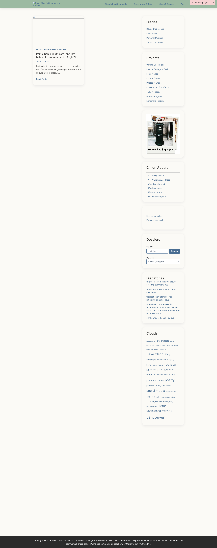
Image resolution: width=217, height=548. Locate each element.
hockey (161, 365)
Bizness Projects (154, 96)
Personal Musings (154, 38)
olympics (169, 374)
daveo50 (163, 349)
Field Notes (151, 33)
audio (172, 341)
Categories (150, 258)
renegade (160, 385)
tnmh (149, 396)
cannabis (150, 345)
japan (173, 364)
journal (159, 370)
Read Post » (42, 79)
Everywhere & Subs (143, 4)
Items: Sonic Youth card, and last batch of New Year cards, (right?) (56, 55)
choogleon (175, 345)
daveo (156, 349)
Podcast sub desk (154, 220)
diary (167, 354)
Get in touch (132, 544)
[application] (128, 4)
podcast (151, 380)
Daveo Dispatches (155, 29)
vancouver (155, 417)
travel (173, 397)
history (154, 365)
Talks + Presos (153, 92)
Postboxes (61, 49)
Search (174, 251)
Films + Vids (152, 74)
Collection (149, 349)
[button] (182, 4)
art (158, 340)
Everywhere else (154, 216)
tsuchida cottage (151, 406)
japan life (151, 369)
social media (155, 391)
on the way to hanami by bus (160, 318)
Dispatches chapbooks (116, 4)
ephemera (151, 359)
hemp (148, 365)
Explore (149, 247)
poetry (170, 380)
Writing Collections (155, 64)
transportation (165, 397)
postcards (150, 386)
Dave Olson (154, 354)
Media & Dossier (166, 4)
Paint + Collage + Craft (157, 69)
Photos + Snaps (153, 83)
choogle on (166, 345)
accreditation (150, 341)
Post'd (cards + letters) (46, 49)
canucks (158, 345)
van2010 (167, 410)
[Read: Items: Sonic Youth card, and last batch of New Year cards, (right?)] (58, 30)
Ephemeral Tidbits (155, 101)
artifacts (165, 341)
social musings (171, 391)
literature (168, 369)
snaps (168, 386)
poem (161, 380)
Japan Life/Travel (154, 42)
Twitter (162, 406)
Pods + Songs (153, 78)
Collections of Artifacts (157, 87)
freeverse (162, 359)
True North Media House (159, 401)
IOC (167, 364)
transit (156, 397)
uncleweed (153, 411)
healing (171, 360)
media (149, 374)
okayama (158, 374)
